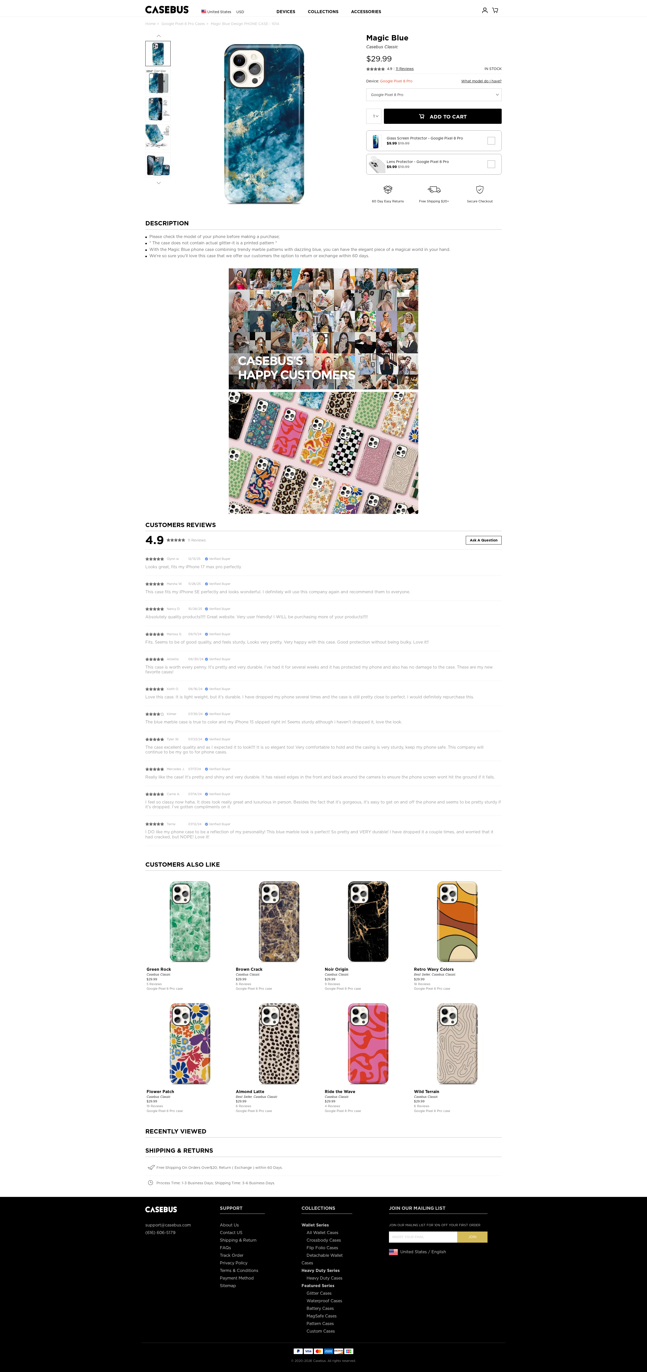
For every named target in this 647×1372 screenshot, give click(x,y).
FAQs (225, 1247)
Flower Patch (160, 1091)
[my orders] (485, 10)
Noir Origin (336, 969)
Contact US (231, 1232)
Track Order (231, 1255)
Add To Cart (447, 117)
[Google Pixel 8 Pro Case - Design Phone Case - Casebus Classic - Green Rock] (190, 920)
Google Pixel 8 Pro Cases (183, 24)
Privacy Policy (233, 1263)
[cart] (495, 10)
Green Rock (159, 969)
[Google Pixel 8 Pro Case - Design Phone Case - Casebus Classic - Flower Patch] (190, 1042)
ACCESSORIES (366, 11)
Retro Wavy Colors (434, 969)
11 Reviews (405, 69)
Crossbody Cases (324, 1240)
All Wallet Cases (322, 1232)
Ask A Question (484, 540)
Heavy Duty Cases (324, 1278)
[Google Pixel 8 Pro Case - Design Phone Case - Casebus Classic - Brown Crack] (279, 920)
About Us (229, 1225)
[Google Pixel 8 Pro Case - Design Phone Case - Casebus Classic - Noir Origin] (368, 920)
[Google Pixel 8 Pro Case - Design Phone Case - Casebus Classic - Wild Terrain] (457, 1042)
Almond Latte (250, 1091)
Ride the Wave (340, 1091)
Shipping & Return (238, 1240)
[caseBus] (167, 9)
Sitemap (228, 1285)
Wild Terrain (426, 1091)
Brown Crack (249, 969)
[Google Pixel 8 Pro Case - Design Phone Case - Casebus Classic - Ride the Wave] (368, 1042)
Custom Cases (321, 1331)
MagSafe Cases (322, 1316)
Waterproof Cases (324, 1300)
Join (472, 1237)
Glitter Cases (319, 1293)
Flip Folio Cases (322, 1247)
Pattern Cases (320, 1323)
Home (150, 24)
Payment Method (237, 1278)
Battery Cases (320, 1308)
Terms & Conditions (239, 1270)
